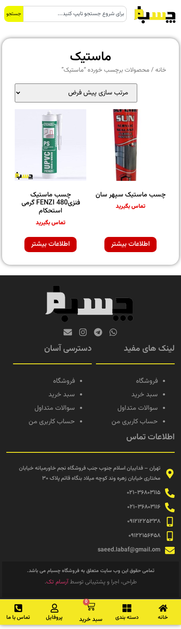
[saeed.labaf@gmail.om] (170, 550)
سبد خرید (144, 395)
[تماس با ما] (18, 608)
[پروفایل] (54, 608)
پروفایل (54, 617)
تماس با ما (18, 617)
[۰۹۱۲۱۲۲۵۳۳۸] (170, 522)
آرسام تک (57, 582)
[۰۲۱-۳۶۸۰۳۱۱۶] (170, 507)
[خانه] (163, 608)
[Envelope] (67, 332)
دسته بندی (126, 617)
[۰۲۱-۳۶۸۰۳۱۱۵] (170, 493)
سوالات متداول (137, 408)
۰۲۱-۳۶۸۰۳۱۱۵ (143, 492)
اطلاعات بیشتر (130, 244)
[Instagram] (82, 332)
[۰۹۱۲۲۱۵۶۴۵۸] (170, 536)
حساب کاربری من (135, 422)
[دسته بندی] (126, 608)
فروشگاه (147, 381)
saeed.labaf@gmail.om (129, 550)
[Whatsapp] (113, 332)
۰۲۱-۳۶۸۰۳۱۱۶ (143, 507)
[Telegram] (98, 332)
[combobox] (75, 14)
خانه (160, 70)
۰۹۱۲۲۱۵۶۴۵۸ (144, 535)
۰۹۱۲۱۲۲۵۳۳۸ (143, 521)
